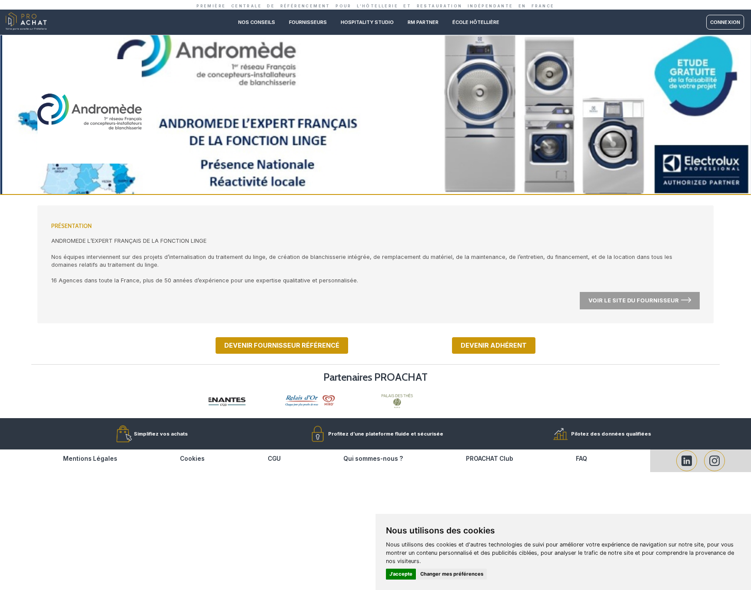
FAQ (581, 458)
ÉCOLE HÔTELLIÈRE (475, 22)
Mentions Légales (90, 458)
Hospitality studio (367, 22)
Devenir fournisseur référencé (281, 345)
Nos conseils (256, 22)
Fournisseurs (308, 22)
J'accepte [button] (400, 574)
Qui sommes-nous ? (373, 458)
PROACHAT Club (489, 458)
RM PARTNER (423, 22)
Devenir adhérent (494, 345)
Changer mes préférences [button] (451, 574)
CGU (274, 458)
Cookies (192, 458)
